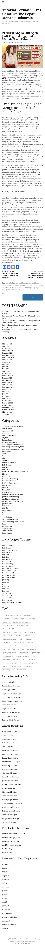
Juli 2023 (5, 364)
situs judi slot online (22, 656)
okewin (5, 928)
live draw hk (7, 646)
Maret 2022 (6, 401)
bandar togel (7, 625)
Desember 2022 (8, 380)
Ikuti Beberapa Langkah (11, 762)
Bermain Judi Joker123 (10, 788)
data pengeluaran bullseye (12, 444)
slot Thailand (7, 517)
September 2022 (8, 387)
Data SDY (18, 636)
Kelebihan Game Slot (10, 754)
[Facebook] (4, 267)
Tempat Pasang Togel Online (13, 522)
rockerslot (6, 921)
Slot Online (6, 515)
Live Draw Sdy (7, 564)
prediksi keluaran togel (11, 497)
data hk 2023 (7, 636)
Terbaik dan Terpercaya (11, 777)
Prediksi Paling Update (11, 837)
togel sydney (15, 290)
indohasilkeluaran (27, 285)
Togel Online (7, 531)
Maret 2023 (6, 373)
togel (5, 666)
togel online (28, 666)
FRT (28, 943)
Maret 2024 (6, 348)
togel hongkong (29, 287)
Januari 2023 (7, 378)
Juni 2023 (5, 366)
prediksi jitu (36, 653)
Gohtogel (5, 460)
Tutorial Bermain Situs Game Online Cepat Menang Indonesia (21, 14)
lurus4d (5, 488)
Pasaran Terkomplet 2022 (12, 712)
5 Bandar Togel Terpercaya (12, 426)
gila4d (4, 891)
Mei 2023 (5, 369)
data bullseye (28, 629)
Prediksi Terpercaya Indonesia (14, 834)
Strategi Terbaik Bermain (11, 784)
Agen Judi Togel (20, 283)
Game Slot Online (8, 747)
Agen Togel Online (9, 435)
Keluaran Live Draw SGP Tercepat (15, 472)
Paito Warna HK (18, 649)
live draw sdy (19, 646)
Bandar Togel (7, 440)
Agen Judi (9, 283)
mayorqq (6, 649)
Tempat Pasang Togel (10, 519)
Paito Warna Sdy (8, 575)
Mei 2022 (5, 396)
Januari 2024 (7, 353)
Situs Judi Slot (7, 735)
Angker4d (29, 237)
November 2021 (8, 410)
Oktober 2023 (7, 360)
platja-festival (17, 287)
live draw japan (8, 600)
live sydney (6, 485)
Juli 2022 (5, 391)
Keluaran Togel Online (11, 841)
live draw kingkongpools (11, 602)
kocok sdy (6, 591)
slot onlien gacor (18, 659)
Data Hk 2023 (7, 552)
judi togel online (18, 642)
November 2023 (8, 357)
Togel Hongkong (8, 528)
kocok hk (5, 586)
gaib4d (4, 883)
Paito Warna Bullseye (10, 568)
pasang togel (31, 649)
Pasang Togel (7, 492)
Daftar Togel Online (9, 765)
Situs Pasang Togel (9, 739)
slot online (31, 659)
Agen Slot (5, 433)
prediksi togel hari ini (10, 499)
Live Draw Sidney (9, 481)
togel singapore (8, 670)
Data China (6, 548)
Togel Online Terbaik (10, 796)
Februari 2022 (7, 403)
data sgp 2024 (7, 593)
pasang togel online (9, 653)
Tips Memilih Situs (9, 773)
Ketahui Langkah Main (11, 811)
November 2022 (8, 382)
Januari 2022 (7, 405)
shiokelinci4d (7, 913)
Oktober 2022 (7, 385)
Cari (3, 293)
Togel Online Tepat (9, 815)
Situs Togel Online (9, 690)
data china (6, 632)
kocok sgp (6, 589)
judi (20, 639)
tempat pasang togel (10, 663)
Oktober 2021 (7, 412)
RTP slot (5, 508)
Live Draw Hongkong (10, 478)
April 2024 (6, 346)
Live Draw (6, 476)
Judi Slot (5, 467)
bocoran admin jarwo (10, 442)
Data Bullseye (7, 546)
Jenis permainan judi (10, 750)
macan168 (6, 909)
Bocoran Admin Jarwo (10, 720)
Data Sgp (5, 557)
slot (34, 656)
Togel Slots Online (9, 705)
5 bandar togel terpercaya (12, 615)
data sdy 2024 (7, 598)
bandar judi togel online (21, 622)
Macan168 (6, 490)
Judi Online (6, 465)
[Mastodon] (9, 267)
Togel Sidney (7, 533)
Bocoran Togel (7, 853)
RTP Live (5, 506)
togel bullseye (7, 526)
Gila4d (4, 458)
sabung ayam (7, 510)
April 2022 (6, 398)
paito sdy (5, 580)
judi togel (6, 642)
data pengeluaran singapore (13, 449)
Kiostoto (5, 474)
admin (7, 42)
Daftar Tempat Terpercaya (12, 743)
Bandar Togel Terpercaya (12, 629)
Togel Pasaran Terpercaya (12, 701)
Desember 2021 (8, 407)
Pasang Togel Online (10, 758)
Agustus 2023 (7, 362)
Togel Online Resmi (9, 708)
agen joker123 (29, 615)
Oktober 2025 (7, 344)
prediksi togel (8, 656)
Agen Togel (31, 618)
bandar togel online (22, 625)
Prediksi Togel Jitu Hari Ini (12, 501)
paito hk (5, 584)
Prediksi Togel (7, 849)
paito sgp (5, 582)
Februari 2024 (7, 351)
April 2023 (6, 371)
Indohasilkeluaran (9, 463)
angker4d (15, 285)
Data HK (32, 632)
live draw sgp (32, 646)
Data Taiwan (7, 559)
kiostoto (30, 642)
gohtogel (5, 906)
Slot (3, 512)
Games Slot (6, 456)
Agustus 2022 (7, 389)
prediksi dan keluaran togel (12, 494)
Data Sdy (5, 555)
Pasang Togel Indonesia (11, 799)
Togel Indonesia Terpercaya (12, 803)
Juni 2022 (5, 394)
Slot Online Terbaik (9, 716)
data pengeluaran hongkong (13, 447)
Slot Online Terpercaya (11, 697)
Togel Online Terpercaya (11, 693)
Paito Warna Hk (8, 573)
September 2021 (8, 414)
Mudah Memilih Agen (10, 807)
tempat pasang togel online (29, 663)
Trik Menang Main (9, 822)
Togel (4, 524)
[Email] (13, 267)
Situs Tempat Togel (9, 731)
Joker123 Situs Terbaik (10, 781)
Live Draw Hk (7, 561)
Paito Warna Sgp (8, 577)
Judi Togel (6, 469)
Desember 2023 (8, 355)
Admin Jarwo (7, 429)
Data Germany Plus (9, 550)
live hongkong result (10, 483)
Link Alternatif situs (10, 769)
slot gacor (6, 659)
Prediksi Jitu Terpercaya (11, 845)
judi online (28, 639)
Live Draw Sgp (7, 566)
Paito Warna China (9, 571)
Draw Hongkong (8, 451)
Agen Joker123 (7, 431)
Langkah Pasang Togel (10, 818)
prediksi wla (7, 503)
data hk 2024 (7, 595)
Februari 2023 (7, 376)
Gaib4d (5, 453)
